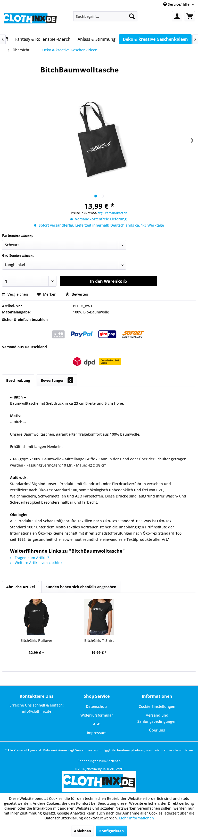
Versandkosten (86, 750)
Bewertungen (56, 380)
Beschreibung (18, 380)
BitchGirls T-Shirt (99, 640)
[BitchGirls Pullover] (36, 617)
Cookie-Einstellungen (157, 706)
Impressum (96, 732)
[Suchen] (132, 16)
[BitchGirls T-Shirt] (98, 617)
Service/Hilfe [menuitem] (179, 4)
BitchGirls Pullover (36, 640)
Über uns (157, 730)
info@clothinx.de (36, 711)
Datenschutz (97, 706)
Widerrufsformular (96, 715)
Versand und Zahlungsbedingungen (157, 718)
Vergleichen (17, 294)
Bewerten (79, 294)
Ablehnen (82, 830)
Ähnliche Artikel (20, 586)
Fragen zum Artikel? (31, 557)
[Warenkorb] (190, 16)
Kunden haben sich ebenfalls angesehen (80, 586)
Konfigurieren (111, 830)
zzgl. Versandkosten (112, 213)
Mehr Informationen (136, 818)
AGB (96, 723)
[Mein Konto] (177, 16)
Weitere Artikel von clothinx (38, 562)
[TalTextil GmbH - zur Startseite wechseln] (30, 21)
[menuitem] (105, 16)
